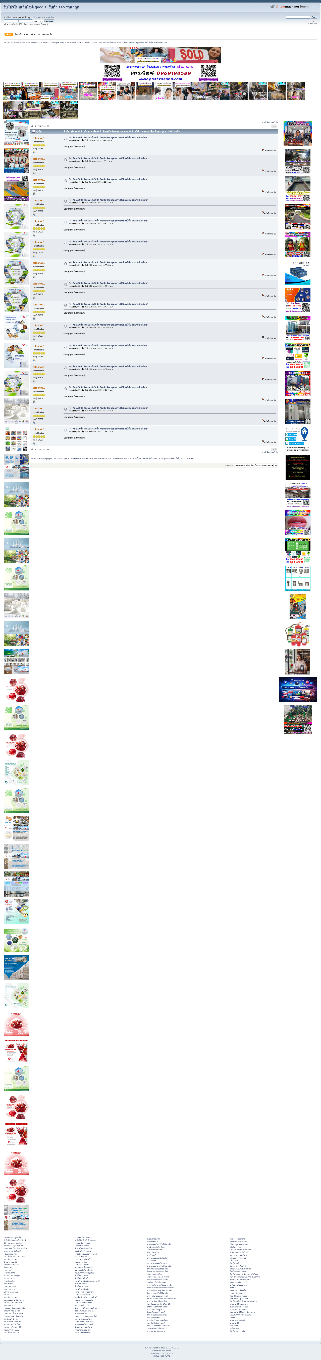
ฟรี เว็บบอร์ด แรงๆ (82, 1305)
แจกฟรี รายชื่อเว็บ (82, 1289)
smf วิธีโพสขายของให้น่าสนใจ (159, 1326)
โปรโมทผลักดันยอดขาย (239, 1271)
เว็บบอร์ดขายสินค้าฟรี (83, 1303)
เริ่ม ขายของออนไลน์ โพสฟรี (158, 1277)
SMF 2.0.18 (149, 1348)
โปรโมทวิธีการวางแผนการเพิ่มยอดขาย (245, 1277)
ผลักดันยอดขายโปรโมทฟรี (240, 1269)
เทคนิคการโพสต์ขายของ (156, 1282)
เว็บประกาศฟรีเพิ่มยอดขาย (240, 1315)
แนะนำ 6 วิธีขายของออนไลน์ (86, 1316)
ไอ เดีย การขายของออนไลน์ (157, 1271)
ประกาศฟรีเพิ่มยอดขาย (239, 1304)
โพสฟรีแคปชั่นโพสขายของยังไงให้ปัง (161, 1299)
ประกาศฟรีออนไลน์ (82, 1259)
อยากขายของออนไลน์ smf (157, 1263)
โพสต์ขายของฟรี (10, 1262)
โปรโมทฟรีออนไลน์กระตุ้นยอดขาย (243, 1301)
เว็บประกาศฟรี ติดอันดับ (13, 1316)
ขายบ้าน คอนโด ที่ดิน (12, 1311)
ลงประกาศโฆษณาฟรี (12, 1327)
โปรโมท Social (81, 1284)
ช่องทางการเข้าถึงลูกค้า (13, 1251)
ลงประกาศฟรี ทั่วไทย (12, 1324)
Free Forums (166, 1350)
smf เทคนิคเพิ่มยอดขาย (156, 1331)
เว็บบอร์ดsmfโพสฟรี (83, 1295)
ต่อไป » (275, 122)
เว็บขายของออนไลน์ (154, 1274)
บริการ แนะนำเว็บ (11, 1292)
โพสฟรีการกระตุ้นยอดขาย (240, 1296)
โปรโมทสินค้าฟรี (81, 1278)
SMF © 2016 (160, 1348)
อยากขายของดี (152, 1242)
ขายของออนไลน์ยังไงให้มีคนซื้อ (159, 1244)
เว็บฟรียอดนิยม (10, 1281)
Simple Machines (172, 1348)
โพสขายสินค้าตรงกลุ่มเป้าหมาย (87, 1308)
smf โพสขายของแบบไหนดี (157, 1296)
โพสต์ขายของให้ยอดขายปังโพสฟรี (160, 1288)
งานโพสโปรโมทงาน (83, 1251)
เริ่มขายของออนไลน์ (154, 1250)
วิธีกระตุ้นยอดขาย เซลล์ (239, 1242)
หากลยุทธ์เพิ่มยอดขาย (83, 1237)
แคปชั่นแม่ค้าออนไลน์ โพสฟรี (158, 1304)
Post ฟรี (233, 1318)
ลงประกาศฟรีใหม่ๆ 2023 (84, 1273)
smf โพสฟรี (151, 1255)
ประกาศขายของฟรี (237, 1320)
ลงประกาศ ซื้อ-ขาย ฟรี (84, 1267)
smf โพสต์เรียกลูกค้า (155, 1309)
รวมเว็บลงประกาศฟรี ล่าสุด (15, 1257)
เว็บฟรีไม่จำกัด (9, 1273)
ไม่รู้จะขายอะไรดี (153, 1239)
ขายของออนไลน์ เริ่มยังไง (84, 1324)
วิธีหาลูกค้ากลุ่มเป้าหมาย (13, 1246)
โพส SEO (234, 1326)
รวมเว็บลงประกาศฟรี (12, 1333)
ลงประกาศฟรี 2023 (11, 1330)
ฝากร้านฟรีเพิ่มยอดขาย (239, 1309)
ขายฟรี (233, 1288)
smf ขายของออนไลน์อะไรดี (157, 1258)
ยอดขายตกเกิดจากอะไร (239, 1282)
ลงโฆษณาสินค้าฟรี (11, 1265)
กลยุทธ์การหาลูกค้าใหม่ (13, 1237)
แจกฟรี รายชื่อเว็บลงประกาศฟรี (87, 1281)
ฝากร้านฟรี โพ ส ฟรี (12, 1319)
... (46, 126)
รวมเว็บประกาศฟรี (11, 1259)
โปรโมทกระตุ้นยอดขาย (239, 1299)
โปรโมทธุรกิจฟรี (81, 1275)
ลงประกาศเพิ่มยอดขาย (239, 1307)
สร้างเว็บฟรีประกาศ (82, 1333)
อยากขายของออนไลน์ (83, 1319)
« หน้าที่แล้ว (267, 122)
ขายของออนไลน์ (81, 1313)
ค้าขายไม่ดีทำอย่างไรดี (83, 1248)
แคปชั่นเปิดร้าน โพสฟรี (156, 1323)
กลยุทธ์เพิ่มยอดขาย (82, 1243)
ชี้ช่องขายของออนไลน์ (83, 1327)
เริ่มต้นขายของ (235, 1247)
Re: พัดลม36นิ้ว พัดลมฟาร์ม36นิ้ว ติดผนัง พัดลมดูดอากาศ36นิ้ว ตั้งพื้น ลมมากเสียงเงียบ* (108, 137)
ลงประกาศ (8, 1295)
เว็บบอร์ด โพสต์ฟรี (82, 1265)
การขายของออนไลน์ (82, 1330)
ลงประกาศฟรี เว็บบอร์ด (84, 1300)
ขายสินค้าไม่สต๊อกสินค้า (156, 1247)
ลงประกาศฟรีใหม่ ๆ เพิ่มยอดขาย (242, 1312)
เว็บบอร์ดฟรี (235, 1261)
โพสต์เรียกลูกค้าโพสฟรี (156, 1312)
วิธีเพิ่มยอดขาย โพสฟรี (156, 1329)
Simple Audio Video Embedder (162, 1353)
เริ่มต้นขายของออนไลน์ (84, 1322)
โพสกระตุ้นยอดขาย (237, 1239)
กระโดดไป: (229, 465)
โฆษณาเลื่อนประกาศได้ (84, 1311)
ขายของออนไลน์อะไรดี (239, 1252)
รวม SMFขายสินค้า (82, 1257)
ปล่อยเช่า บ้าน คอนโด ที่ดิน (14, 1308)
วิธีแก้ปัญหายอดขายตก (239, 1244)
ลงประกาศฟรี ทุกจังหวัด (13, 1303)
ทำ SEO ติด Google (12, 1275)
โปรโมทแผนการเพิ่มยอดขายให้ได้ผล (244, 1274)
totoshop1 (39, 138)
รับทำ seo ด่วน (153, 1252)
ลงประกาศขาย (9, 1278)
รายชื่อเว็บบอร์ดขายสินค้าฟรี (86, 1297)
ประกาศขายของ (10, 1286)
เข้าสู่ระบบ (37, 17)
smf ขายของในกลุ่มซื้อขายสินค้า (159, 1290)
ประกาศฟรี (8, 1270)
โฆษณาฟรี (8, 1267)
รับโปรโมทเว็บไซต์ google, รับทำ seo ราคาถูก (41, 7)
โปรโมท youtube (81, 1286)
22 (48, 126)
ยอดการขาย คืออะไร (238, 1290)
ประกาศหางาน (9, 1289)
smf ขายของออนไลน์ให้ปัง (157, 1315)
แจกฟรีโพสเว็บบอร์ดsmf (84, 1292)
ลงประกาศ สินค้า (81, 1262)
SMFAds (155, 1350)
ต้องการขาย (8, 1305)
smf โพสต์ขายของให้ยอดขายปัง (159, 1285)
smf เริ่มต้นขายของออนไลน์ (157, 1269)
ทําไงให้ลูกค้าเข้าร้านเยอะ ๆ (85, 1240)
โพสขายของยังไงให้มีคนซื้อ (157, 1293)
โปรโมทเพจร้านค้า (237, 1331)
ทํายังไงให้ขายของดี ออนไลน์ (15, 1240)
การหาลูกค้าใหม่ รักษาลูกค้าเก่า (16, 1248)
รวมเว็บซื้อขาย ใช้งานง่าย (14, 1300)
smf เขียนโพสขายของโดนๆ (157, 1320)
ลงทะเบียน (50, 17)
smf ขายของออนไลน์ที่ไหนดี (158, 1280)
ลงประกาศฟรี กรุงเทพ (12, 1322)
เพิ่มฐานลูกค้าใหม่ (11, 1254)
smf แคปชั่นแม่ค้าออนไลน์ (157, 1301)
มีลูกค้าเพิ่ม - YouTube (238, 1266)
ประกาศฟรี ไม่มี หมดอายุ (13, 1313)
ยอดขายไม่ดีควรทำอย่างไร (240, 1280)
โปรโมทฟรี (234, 1263)
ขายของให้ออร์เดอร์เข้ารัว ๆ (157, 1307)
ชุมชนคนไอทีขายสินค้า (84, 1270)
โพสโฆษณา (8, 1284)
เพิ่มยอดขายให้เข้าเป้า (238, 1258)
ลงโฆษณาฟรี (235, 1329)
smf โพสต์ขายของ (154, 1318)
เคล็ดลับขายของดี (82, 1246)
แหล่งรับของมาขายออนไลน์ (240, 1250)
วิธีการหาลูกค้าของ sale (13, 1243)
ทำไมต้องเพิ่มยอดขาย (238, 1285)
